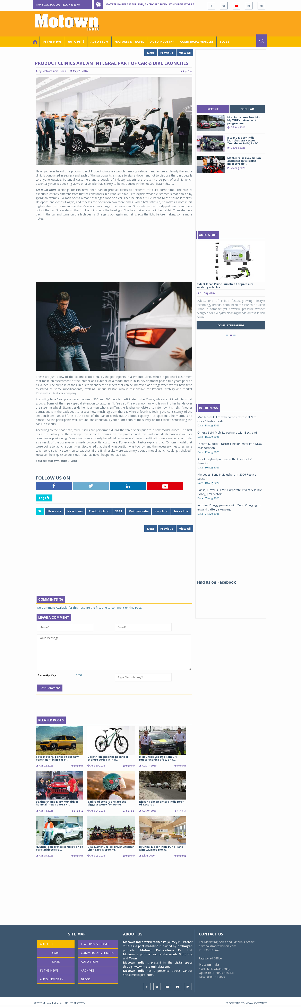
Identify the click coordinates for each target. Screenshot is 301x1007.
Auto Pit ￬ (76, 41)
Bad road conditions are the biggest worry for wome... (106, 803)
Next (150, 53)
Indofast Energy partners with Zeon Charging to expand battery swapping (228, 507)
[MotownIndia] (69, 22)
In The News (208, 408)
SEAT (118, 511)
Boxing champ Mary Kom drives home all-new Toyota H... (57, 803)
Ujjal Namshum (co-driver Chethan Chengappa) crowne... (111, 848)
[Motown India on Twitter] (223, 5)
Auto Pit (46, 944)
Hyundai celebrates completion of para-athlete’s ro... (59, 848)
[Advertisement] (192, 23)
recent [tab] (213, 109)
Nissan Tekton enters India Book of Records (161, 803)
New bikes (75, 511)
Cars (55, 953)
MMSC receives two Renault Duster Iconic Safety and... (158, 758)
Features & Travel (129, 41)
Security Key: (47, 675)
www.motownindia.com (151, 966)
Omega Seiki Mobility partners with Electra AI (227, 432)
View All (185, 53)
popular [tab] (247, 109)
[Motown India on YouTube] (236, 5)
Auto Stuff (99, 41)
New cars (54, 511)
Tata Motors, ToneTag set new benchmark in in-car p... (57, 758)
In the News (52, 41)
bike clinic (181, 511)
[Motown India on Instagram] (248, 5)
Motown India (139, 511)
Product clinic (99, 511)
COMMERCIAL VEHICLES (196, 41)
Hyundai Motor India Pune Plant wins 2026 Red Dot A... (161, 848)
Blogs (224, 41)
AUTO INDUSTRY (162, 41)
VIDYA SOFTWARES (256, 1003)
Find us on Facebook (216, 582)
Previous (166, 53)
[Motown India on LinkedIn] (261, 5)
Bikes (56, 962)
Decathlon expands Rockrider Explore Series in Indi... (107, 758)
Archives (87, 970)
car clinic (161, 511)
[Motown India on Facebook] (211, 5)
